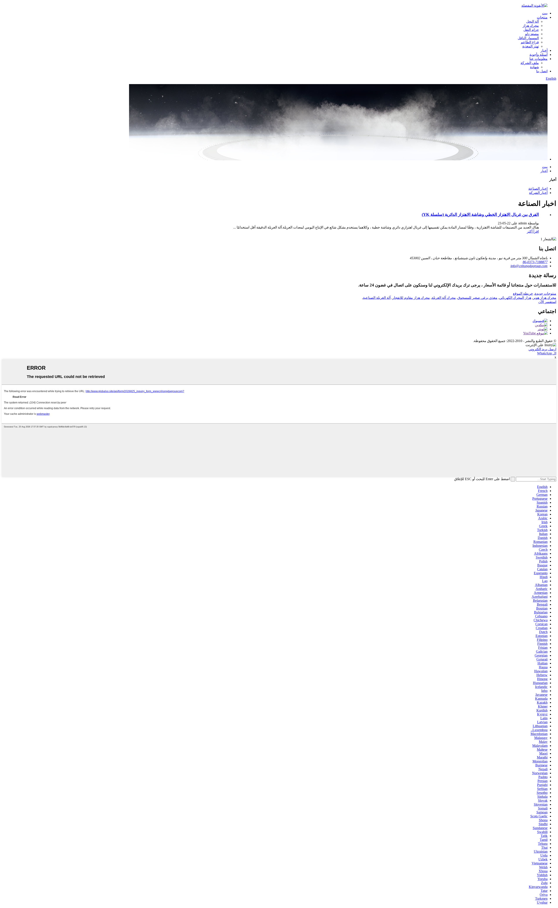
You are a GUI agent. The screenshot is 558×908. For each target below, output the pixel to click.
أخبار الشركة (538, 193)
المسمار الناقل (528, 38)
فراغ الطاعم (530, 42)
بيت (545, 13)
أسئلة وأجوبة (538, 54)
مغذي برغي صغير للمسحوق (477, 298)
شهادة (534, 67)
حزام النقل (531, 30)
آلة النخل (532, 21)
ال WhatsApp (546, 353)
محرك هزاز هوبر (544, 298)
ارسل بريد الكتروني (542, 349)
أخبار (544, 50)
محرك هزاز (531, 25)
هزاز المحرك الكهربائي (515, 298)
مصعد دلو (532, 34)
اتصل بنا (542, 71)
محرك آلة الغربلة (444, 298)
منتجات (542, 17)
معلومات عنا (538, 59)
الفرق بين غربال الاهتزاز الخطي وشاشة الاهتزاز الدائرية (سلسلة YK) (480, 214)
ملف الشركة (530, 63)
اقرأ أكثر (533, 231)
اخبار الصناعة (538, 188)
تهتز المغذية (530, 46)
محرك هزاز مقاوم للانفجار (411, 298)
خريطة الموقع (523, 293)
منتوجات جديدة (545, 293)
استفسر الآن (547, 302)
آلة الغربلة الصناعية (377, 298)
